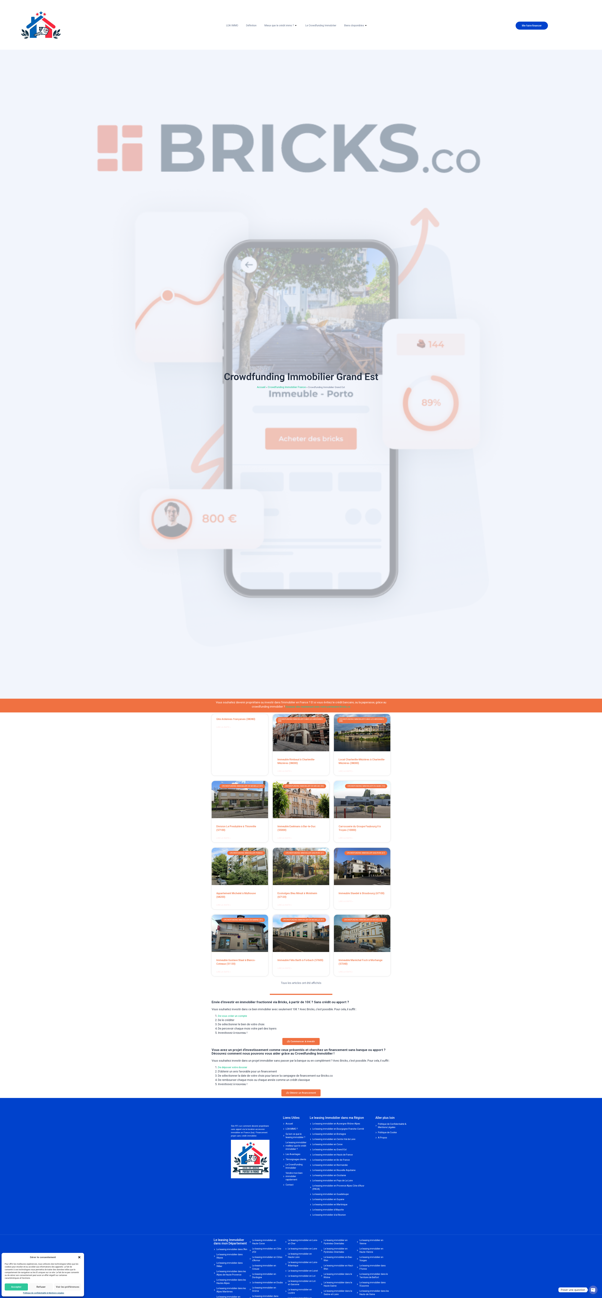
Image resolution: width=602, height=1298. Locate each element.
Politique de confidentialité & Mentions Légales (43, 1293)
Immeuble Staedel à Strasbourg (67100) (361, 893)
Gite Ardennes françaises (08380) (235, 719)
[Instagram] (237, 1183)
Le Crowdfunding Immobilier (320, 25)
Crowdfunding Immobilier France (287, 387)
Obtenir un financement (303, 1092)
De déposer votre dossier (232, 1067)
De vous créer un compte (232, 1015)
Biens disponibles (354, 25)
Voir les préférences (67, 1286)
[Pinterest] (240, 1183)
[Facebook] (232, 1183)
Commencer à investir (302, 1041)
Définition (251, 25)
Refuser (41, 1286)
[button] (79, 1257)
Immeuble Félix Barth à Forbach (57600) (300, 960)
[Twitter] (235, 1183)
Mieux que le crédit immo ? (279, 25)
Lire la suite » (223, 727)
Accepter (16, 1286)
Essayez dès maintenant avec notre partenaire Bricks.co (318, 706)
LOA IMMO (232, 25)
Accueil (261, 387)
